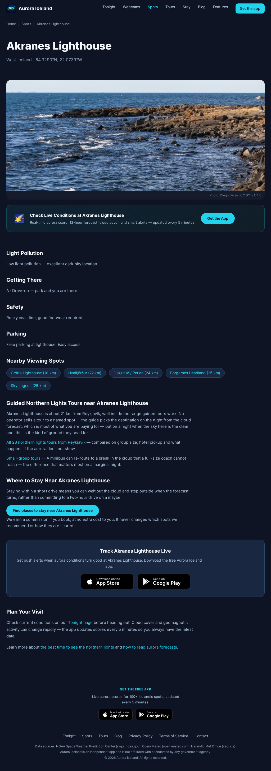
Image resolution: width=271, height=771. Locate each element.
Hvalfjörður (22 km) (84, 373)
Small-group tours (23, 458)
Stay (187, 7)
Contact (201, 736)
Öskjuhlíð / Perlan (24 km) (136, 373)
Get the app (250, 8)
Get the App (217, 218)
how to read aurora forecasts (150, 647)
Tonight (108, 7)
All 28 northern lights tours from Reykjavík (45, 442)
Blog (202, 7)
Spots (153, 7)
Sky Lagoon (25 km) (28, 385)
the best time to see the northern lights (77, 647)
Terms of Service (173, 736)
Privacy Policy (140, 736)
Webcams (131, 7)
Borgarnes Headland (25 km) (195, 373)
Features (220, 7)
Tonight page (80, 622)
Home (11, 24)
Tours (170, 7)
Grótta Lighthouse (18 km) (33, 373)
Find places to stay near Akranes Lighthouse (53, 510)
